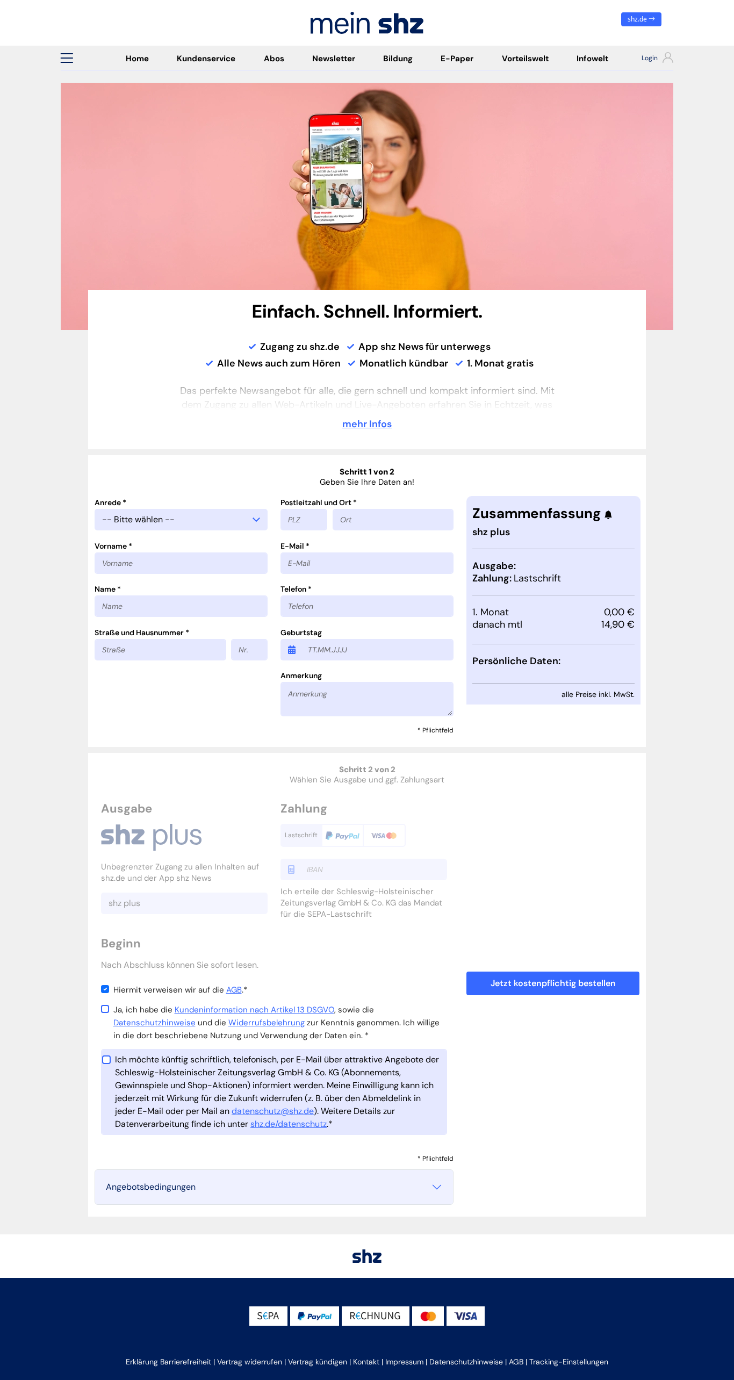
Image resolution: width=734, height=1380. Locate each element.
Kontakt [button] (366, 1362)
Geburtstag (301, 632)
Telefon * (296, 589)
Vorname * (113, 546)
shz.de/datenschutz (288, 1124)
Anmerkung (301, 675)
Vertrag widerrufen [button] (249, 1362)
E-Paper (457, 58)
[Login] (647, 59)
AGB (234, 989)
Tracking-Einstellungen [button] (568, 1362)
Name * (108, 589)
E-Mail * (295, 546)
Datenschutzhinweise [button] (466, 1362)
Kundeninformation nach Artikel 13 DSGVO (254, 1009)
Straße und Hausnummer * (142, 632)
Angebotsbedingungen (151, 1186)
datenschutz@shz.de (273, 1111)
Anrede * (110, 502)
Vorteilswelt (525, 58)
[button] (67, 58)
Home (137, 58)
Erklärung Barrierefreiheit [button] (168, 1362)
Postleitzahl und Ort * (318, 502)
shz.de (638, 19)
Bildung (398, 58)
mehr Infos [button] (367, 424)
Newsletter (333, 58)
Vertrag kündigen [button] (317, 1362)
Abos (274, 58)
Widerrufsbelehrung (266, 1022)
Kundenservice (206, 58)
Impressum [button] (404, 1362)
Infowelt (592, 58)
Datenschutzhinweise (154, 1022)
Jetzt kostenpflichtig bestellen (553, 983)
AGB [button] (516, 1362)
